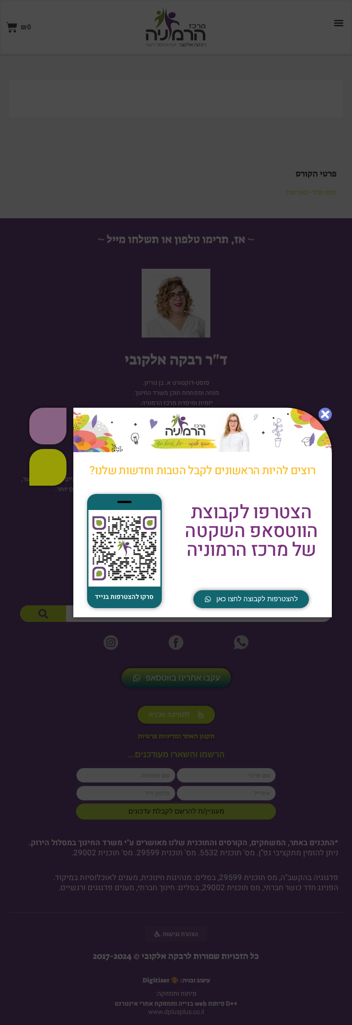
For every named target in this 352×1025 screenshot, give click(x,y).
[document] (176, 512)
